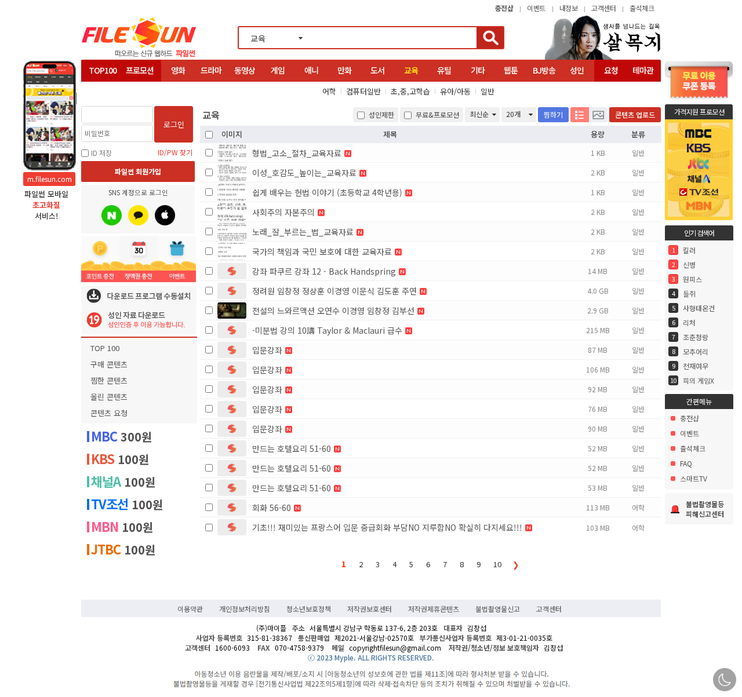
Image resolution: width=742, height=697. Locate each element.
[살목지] (603, 58)
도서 (377, 70)
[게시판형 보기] (579, 114)
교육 (411, 70)
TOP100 (103, 70)
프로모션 (140, 70)
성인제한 (380, 114)
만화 (344, 70)
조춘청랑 (695, 337)
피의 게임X (698, 380)
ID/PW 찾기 (175, 152)
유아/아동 (455, 91)
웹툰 (511, 70)
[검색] (490, 37)
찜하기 (553, 114)
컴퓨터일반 (363, 91)
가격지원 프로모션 (699, 111)
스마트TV (693, 478)
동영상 (244, 70)
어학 (329, 91)
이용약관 (190, 609)
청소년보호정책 (308, 609)
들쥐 (689, 293)
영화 (178, 70)
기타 (478, 70)
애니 (311, 70)
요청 (611, 70)
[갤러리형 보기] (598, 114)
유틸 (444, 70)
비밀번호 (97, 133)
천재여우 (695, 366)
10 (497, 564)
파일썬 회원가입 (138, 171)
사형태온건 (699, 308)
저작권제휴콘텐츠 (433, 609)
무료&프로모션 (436, 114)
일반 (487, 91)
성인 (577, 70)
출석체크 (642, 8)
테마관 (642, 70)
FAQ (686, 463)
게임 (278, 70)
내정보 (568, 8)
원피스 (692, 279)
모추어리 (695, 351)
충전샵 (689, 418)
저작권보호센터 (369, 609)
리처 (689, 322)
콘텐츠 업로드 (635, 114)
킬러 (689, 250)
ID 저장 (101, 153)
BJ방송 (544, 70)
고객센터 (603, 8)
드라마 (211, 70)
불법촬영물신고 (497, 609)
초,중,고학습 (410, 91)
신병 (689, 264)
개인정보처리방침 (244, 609)
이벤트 (536, 8)
